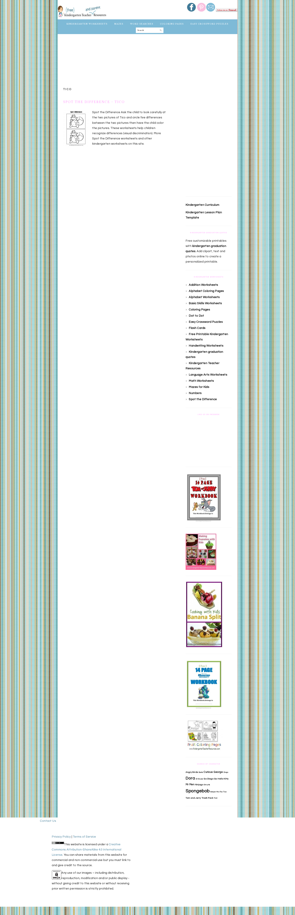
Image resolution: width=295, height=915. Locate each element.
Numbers (195, 393)
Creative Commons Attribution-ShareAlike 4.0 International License (86, 849)
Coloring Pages (199, 309)
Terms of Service (84, 836)
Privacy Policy (61, 836)
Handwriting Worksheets (206, 345)
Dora (190, 778)
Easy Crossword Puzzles (206, 321)
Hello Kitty (223, 779)
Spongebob (198, 791)
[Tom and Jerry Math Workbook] (204, 520)
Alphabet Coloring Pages (206, 291)
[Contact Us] (211, 13)
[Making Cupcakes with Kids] (201, 568)
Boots (201, 772)
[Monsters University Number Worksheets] (204, 707)
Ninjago (199, 784)
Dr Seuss (199, 779)
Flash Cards (197, 328)
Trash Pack (207, 798)
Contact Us (48, 820)
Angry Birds (192, 772)
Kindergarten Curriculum (202, 204)
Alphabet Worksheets (204, 297)
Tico (225, 792)
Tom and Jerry (193, 798)
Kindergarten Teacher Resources (82, 11)
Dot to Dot (196, 315)
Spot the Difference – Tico (94, 102)
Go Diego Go (210, 779)
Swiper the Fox (216, 792)
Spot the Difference (203, 399)
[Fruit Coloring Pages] (204, 750)
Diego (226, 772)
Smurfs (207, 785)
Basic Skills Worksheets (205, 303)
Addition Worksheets (203, 284)
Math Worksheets (201, 380)
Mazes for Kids (199, 386)
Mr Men (190, 784)
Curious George (213, 772)
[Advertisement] (147, 61)
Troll (216, 798)
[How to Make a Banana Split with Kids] (204, 646)
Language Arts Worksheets (208, 374)
